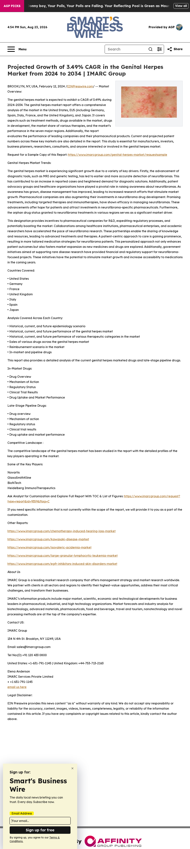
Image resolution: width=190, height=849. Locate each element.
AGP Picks (12, 6)
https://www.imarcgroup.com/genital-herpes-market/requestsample (117, 154)
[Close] (72, 768)
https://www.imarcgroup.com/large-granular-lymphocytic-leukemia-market (62, 555)
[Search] (150, 49)
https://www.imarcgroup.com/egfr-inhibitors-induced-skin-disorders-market (62, 564)
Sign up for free (40, 830)
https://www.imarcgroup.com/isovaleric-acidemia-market (49, 547)
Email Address (22, 813)
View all (181, 6)
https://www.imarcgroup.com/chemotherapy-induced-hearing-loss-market (61, 531)
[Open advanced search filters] (159, 49)
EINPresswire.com (80, 86)
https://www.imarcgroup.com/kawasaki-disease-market (48, 539)
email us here (17, 687)
